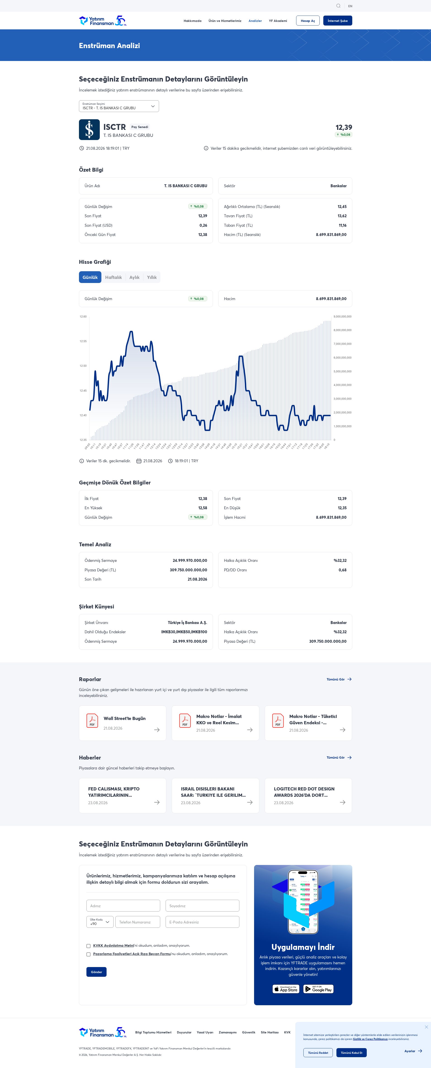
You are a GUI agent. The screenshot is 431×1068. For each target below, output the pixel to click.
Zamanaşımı (228, 1032)
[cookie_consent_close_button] (426, 1027)
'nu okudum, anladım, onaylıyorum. (160, 953)
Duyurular (184, 1032)
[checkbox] (88, 945)
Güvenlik (248, 1032)
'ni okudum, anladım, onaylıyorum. (141, 945)
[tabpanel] (215, 377)
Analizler (255, 21)
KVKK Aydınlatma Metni (113, 945)
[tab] (90, 277)
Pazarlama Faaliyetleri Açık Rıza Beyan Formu (132, 953)
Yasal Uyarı (205, 1032)
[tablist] (119, 277)
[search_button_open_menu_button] (338, 6)
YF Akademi (278, 21)
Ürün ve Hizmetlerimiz (225, 21)
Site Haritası (270, 1032)
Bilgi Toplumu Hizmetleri (153, 1032)
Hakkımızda (192, 21)
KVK (287, 1032)
